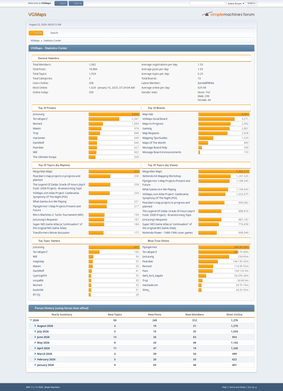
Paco (145, 271)
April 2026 (43, 348)
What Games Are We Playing (49, 201)
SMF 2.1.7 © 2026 (34, 387)
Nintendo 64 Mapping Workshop (161, 176)
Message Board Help (154, 147)
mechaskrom (150, 285)
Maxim (37, 128)
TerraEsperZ (40, 119)
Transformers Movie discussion (51, 232)
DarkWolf (38, 142)
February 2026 (46, 359)
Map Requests (150, 133)
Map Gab (147, 114)
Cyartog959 (40, 275)
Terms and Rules (237, 387)
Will (35, 152)
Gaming (147, 128)
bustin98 (38, 290)
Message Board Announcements (161, 152)
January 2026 (45, 365)
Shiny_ (146, 290)
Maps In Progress (152, 123)
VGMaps (37, 14)
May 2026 (43, 342)
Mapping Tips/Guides (154, 138)
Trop (35, 133)
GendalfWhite (206, 83)
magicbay (38, 261)
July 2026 (43, 331)
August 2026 (45, 326)
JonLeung (38, 114)
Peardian (38, 147)
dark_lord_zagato (152, 275)
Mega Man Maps (42, 171)
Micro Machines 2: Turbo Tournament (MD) (58, 214)
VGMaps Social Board (154, 119)
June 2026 (43, 337)
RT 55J (36, 294)
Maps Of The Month (154, 142)
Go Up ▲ (252, 387)
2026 (36, 320)
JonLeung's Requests (45, 219)
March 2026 (44, 354)
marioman (39, 138)
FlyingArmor (149, 247)
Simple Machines (52, 387)
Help (224, 387)
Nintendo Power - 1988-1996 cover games (167, 232)
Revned (37, 123)
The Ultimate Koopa (44, 157)
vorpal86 (38, 280)
